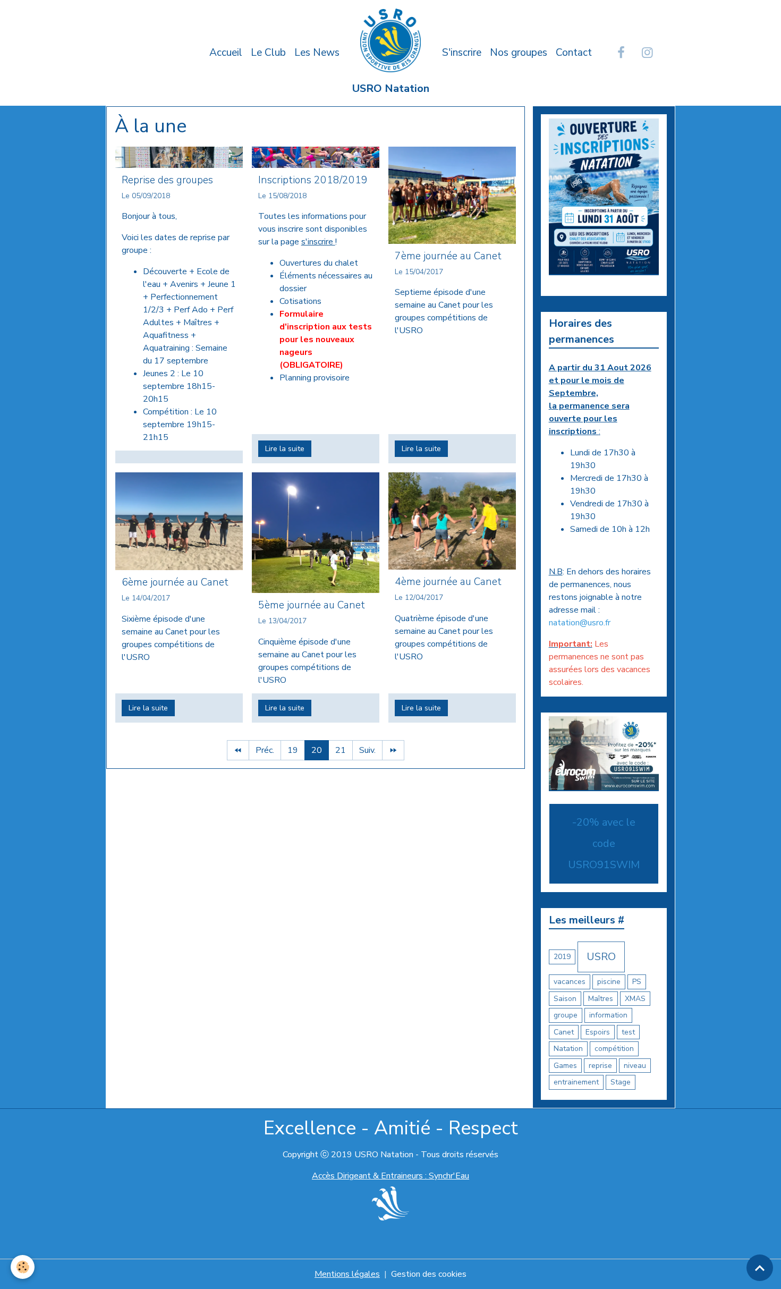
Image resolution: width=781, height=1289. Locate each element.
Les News (316, 53)
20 (316, 750)
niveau (635, 1066)
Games (565, 1066)
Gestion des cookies (428, 1274)
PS (636, 982)
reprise (600, 1066)
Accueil (225, 53)
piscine (609, 982)
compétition (614, 1049)
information (608, 1015)
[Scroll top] (759, 1267)
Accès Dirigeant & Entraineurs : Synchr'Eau (390, 1176)
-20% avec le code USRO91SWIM (604, 843)
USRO (601, 956)
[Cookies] (23, 1267)
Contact (574, 53)
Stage (620, 1082)
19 (292, 750)
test (628, 1032)
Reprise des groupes (167, 180)
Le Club (268, 53)
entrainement (576, 1082)
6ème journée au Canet (175, 582)
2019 (562, 957)
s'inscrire (318, 242)
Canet (564, 1032)
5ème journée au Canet (311, 605)
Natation (568, 1049)
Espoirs (597, 1032)
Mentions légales (347, 1274)
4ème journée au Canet (448, 582)
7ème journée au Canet (448, 256)
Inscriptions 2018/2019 (313, 180)
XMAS (635, 999)
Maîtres (600, 999)
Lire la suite (284, 449)
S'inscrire (461, 53)
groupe (566, 1015)
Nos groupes (518, 53)
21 (340, 750)
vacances (569, 982)
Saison (565, 999)
